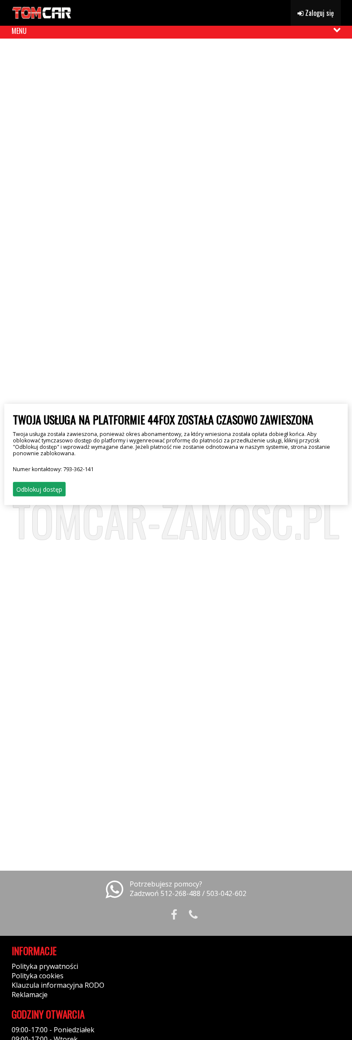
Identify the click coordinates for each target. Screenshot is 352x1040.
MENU (19, 31)
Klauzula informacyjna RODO (58, 985)
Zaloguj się (318, 13)
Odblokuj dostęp (39, 489)
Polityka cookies (38, 975)
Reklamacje (30, 994)
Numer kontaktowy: (53, 469)
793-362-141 (78, 469)
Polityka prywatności (45, 966)
